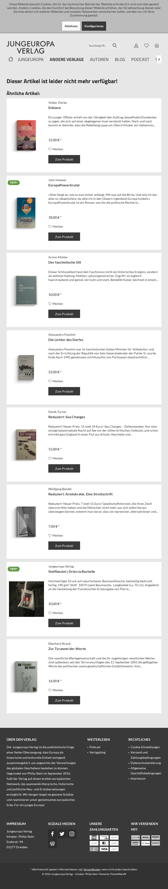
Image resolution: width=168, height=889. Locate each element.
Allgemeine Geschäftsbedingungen (146, 770)
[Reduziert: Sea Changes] (26, 444)
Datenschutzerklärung (146, 763)
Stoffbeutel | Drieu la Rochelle (71, 571)
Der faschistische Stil (64, 262)
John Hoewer (57, 180)
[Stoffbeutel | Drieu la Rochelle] (26, 599)
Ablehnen (71, 26)
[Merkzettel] (146, 45)
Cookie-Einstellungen (145, 747)
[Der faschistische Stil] (26, 290)
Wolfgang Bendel (60, 489)
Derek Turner (57, 412)
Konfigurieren (93, 26)
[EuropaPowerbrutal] (26, 212)
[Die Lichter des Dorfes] (26, 367)
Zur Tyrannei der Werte (67, 648)
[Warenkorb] (156, 45)
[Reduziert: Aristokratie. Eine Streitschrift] (26, 521)
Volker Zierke (57, 102)
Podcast (94, 747)
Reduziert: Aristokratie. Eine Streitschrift (80, 494)
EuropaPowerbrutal (63, 185)
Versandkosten (91, 869)
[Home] (11, 59)
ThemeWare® (118, 874)
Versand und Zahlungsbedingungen (146, 754)
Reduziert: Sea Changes (66, 417)
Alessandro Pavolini (61, 334)
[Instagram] (71, 833)
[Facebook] (52, 833)
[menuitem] (156, 45)
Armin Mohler (58, 257)
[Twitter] (62, 833)
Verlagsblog (97, 752)
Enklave (54, 107)
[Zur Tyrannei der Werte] (26, 676)
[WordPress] (52, 843)
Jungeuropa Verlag (61, 566)
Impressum (138, 778)
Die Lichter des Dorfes (65, 339)
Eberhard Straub (59, 643)
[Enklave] (26, 135)
